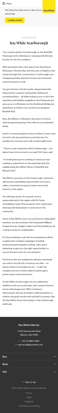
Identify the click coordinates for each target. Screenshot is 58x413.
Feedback (29, 401)
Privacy (29, 393)
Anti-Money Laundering (29, 406)
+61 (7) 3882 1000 (30, 341)
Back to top (30, 382)
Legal (29, 397)
